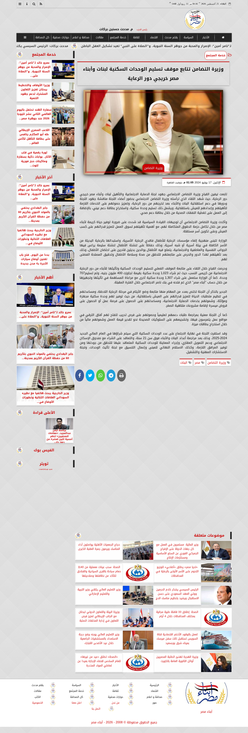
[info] (27, 4)
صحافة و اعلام (80, 37)
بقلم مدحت (170, 37)
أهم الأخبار (43, 277)
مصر (198, 363)
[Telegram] (111, 375)
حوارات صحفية (61, 37)
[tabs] (20, 4)
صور (154, 702)
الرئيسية (154, 685)
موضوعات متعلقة (209, 535)
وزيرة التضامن (217, 363)
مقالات (99, 37)
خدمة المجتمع (118, 37)
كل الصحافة (42, 37)
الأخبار (205, 37)
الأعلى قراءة (44, 412)
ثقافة (136, 37)
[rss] (41, 4)
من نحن (115, 702)
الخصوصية (37, 702)
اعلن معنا (76, 702)
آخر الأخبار (44, 177)
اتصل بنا (96, 708)
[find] (34, 4)
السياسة (188, 37)
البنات (184, 363)
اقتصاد (154, 37)
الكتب (37, 697)
